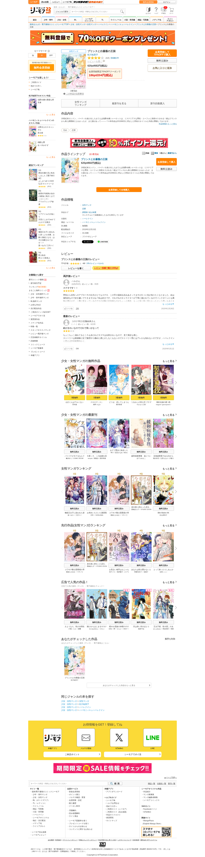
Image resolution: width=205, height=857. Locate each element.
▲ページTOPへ (170, 777)
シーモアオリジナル (41, 818)
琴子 (112, 452)
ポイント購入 (74, 794)
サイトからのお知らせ (78, 826)
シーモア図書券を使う (78, 821)
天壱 (91, 515)
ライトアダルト (170, 20)
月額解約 (72, 810)
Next (174, 383)
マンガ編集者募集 (150, 797)
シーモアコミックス (88, 20)
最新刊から (172, 153)
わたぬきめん (93, 629)
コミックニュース (38, 344)
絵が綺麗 (92, 212)
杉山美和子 (163, 515)
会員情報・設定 (75, 800)
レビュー (56, 2)
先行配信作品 (36, 308)
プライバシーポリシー (70, 840)
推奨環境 (109, 818)
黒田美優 (103, 458)
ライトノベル (116, 20)
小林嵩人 (46, 258)
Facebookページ (150, 809)
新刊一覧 (171, 783)
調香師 (85, 212)
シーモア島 (67, 2)
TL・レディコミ (39, 803)
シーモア (34, 2)
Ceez (50, 219)
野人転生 (42, 255)
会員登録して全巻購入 (119, 190)
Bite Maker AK (163, 513)
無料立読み (74, 452)
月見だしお (42, 219)
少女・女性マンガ (78, 24)
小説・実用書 (129, 20)
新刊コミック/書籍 (36, 280)
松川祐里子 (92, 54)
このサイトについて (124, 840)
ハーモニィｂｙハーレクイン (122, 24)
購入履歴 (72, 803)
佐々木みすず (43, 145)
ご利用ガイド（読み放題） (117, 812)
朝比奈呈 (156, 458)
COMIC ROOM (78, 458)
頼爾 (79, 629)
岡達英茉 (166, 629)
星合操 (40, 133)
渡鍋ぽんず (135, 509)
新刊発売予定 (36, 283)
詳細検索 (34, 341)
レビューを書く (94, 61)
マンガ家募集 (148, 794)
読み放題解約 (74, 813)
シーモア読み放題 (39, 832)
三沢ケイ (50, 245)
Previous (63, 382)
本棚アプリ (35, 355)
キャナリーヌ (48, 184)
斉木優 (74, 404)
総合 (35, 20)
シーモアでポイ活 (38, 316)
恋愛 (74, 130)
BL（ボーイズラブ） (41, 800)
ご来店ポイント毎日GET (40, 312)
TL (102, 20)
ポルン (102, 629)
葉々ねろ (42, 245)
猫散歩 (96, 458)
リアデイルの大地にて (46, 215)
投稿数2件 (111, 58)
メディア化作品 (37, 323)
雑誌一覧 (151, 783)
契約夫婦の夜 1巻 (163, 402)
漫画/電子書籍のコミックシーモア (45, 792)
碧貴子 (146, 572)
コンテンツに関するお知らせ (80, 829)
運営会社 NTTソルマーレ (148, 840)
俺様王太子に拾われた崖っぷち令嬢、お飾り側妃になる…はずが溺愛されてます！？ (46, 237)
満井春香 (119, 404)
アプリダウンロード (114, 792)
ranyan (90, 458)
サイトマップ (111, 821)
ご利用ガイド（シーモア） (117, 809)
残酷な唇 (41, 142)
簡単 (156, 153)
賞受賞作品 (35, 319)
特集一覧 (34, 326)
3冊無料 (74, 397)
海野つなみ (97, 404)
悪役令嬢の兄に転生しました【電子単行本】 (46, 175)
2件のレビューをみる (95, 263)
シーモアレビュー (39, 835)
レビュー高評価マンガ (40, 334)
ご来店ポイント (72, 754)
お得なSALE (36, 305)
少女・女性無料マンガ (40, 294)
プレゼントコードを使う (79, 823)
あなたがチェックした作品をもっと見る (119, 685)
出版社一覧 (161, 783)
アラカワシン (43, 202)
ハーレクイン (103, 24)
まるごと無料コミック (38, 290)
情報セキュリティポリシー (88, 840)
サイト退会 (73, 816)
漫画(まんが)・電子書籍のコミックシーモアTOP (49, 24)
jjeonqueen (166, 404)
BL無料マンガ (36, 301)
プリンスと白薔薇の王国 (146, 24)
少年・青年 (48, 20)
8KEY (126, 629)
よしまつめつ (43, 181)
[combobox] (98, 11)
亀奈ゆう (69, 458)
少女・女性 (61, 20)
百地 (110, 629)
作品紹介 (147, 792)
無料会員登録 (148, 2)
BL (75, 20)
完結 (65, 130)
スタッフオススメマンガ (40, 330)
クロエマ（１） (96, 402)
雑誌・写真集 (143, 20)
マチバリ (125, 515)
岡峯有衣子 (138, 572)
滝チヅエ (112, 572)
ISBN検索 (136, 840)
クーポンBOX (74, 806)
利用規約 (58, 840)
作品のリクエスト (113, 815)
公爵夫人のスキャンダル (46, 128)
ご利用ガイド (36, 82)
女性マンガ (91, 24)
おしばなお (157, 629)
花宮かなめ (118, 452)
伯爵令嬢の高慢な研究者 (46, 101)
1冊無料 (96, 397)
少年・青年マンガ (40, 794)
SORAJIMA (99, 515)
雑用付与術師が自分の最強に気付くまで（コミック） (46, 196)
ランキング (37, 287)
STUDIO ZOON (146, 509)
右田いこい (163, 572)
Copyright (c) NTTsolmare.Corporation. (102, 855)
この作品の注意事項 (75, 94)
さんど (119, 629)
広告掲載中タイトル (39, 337)
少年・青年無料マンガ (40, 298)
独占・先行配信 (39, 820)
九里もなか (164, 458)
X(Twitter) (147, 812)
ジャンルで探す (62, 12)
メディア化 (156, 20)
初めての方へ (36, 86)
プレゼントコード (38, 352)
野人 (40, 258)
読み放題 (45, 2)
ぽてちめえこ (141, 458)
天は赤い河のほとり (141, 626)
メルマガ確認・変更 (77, 797)
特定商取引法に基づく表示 (107, 840)
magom (158, 404)
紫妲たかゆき (115, 515)
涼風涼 (47, 222)
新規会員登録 (74, 792)
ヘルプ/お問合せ (112, 803)
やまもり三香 (141, 404)
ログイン (166, 2)
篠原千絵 (141, 629)
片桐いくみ (72, 629)
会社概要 (51, 840)
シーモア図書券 (37, 348)
